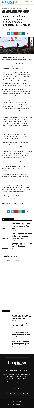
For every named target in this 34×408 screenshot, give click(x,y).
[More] (27, 33)
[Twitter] (12, 33)
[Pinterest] (16, 33)
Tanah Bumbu (26, 10)
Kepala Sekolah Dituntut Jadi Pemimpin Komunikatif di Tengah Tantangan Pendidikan (21, 334)
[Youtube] (27, 393)
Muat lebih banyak (16, 350)
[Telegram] (15, 393)
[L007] (3, 29)
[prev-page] (3, 252)
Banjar (3, 228)
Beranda (4, 7)
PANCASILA (8, 203)
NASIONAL (19, 12)
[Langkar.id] (9, 2)
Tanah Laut (4, 12)
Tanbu (21, 203)
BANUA (8, 7)
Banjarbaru (14, 7)
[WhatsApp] (20, 33)
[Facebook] (8, 33)
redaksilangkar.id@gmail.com (19, 382)
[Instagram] (11, 393)
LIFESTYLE (13, 12)
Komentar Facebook (6, 260)
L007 (6, 29)
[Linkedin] (23, 33)
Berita (9, 12)
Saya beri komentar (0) (17, 260)
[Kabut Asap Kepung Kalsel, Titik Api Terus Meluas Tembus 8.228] (6, 326)
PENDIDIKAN (24, 12)
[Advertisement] (17, 285)
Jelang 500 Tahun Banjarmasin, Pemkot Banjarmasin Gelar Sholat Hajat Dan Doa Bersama (21, 316)
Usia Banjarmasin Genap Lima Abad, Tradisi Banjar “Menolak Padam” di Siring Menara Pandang (22, 245)
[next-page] (5, 252)
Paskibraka (15, 203)
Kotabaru (20, 10)
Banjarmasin (14, 10)
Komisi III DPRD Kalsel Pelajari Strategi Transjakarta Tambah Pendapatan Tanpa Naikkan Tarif (21, 343)
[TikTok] (19, 393)
